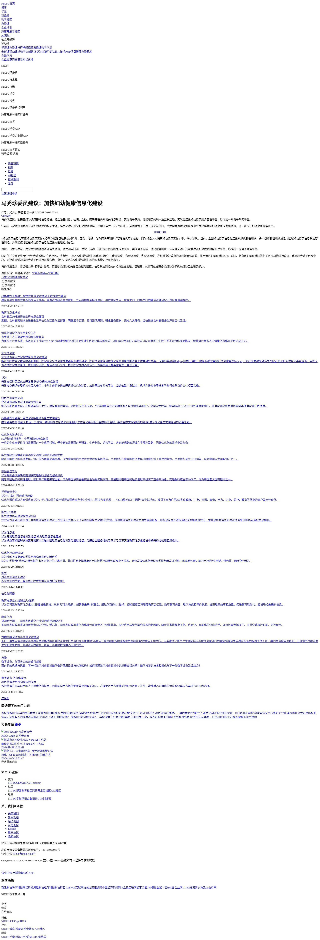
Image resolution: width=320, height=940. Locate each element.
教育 (4, 312)
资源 (9, 59)
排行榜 (21, 47)
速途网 (98, 887)
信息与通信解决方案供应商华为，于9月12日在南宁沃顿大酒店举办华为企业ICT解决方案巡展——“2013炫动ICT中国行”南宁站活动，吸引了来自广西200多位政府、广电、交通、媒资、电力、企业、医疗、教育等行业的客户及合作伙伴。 (140, 499)
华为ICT (6, 512)
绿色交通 (6, 398)
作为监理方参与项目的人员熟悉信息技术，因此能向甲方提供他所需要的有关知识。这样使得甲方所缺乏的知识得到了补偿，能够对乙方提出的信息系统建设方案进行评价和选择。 (106, 686)
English (12, 828)
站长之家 (88, 887)
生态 (20, 434)
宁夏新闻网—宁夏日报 (45, 273)
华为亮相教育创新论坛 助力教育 (31, 536)
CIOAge (20, 782)
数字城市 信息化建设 (13, 678)
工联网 (132, 887)
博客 (4, 7)
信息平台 (20, 333)
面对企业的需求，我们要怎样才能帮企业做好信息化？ (33, 581)
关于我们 (13, 813)
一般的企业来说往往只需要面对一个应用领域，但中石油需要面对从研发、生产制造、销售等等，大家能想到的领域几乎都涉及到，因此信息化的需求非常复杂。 (96, 442)
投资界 (194, 887)
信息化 (24, 277)
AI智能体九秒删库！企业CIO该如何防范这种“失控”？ (108, 713)
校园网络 (14, 552)
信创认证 (31, 51)
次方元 (202, 887)
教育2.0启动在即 (17, 600)
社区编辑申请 (9, 193)
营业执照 (7, 872)
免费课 (5, 23)
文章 (4, 59)
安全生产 (30, 333)
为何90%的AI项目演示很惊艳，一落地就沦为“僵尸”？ (171, 713)
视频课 (5, 47)
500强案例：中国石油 (24, 438)
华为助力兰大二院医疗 (24, 357)
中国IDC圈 (168, 887)
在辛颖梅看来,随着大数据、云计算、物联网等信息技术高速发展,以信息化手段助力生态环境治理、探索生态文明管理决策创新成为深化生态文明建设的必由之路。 (96, 422)
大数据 (13, 434)
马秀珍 (5, 277)
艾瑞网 (79, 887)
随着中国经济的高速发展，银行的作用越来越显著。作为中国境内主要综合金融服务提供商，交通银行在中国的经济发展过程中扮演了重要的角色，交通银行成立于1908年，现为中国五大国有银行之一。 (120, 459)
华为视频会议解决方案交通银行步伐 (32, 455)
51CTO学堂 (15, 798)
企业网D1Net (182, 887)
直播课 (37, 47)
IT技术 (61, 51)
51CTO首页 (8, 3)
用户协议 (13, 832)
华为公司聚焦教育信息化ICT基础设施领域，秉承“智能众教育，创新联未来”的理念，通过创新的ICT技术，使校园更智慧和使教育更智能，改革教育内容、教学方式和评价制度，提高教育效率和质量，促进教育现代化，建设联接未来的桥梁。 (142, 604)
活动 (10, 183)
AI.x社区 (56, 790)
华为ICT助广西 (16, 495)
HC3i (28, 782)
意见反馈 (13, 825)
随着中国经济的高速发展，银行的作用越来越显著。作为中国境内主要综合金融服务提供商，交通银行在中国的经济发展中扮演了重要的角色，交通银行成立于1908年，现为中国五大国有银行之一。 (117, 479)
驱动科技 (49, 887)
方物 (4, 657)
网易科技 (28, 887)
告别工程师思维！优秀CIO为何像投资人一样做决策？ (81, 717)
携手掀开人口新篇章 (22, 337)
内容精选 (13, 163)
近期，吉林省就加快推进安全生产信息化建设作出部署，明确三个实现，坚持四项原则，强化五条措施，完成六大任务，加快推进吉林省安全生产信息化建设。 (94, 320)
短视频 (29, 47)
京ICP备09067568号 (24, 853)
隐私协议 (13, 836)
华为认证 (41, 51)
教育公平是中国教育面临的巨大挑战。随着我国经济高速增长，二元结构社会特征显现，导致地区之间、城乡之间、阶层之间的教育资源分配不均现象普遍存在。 (96, 300)
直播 (30, 59)
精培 (24, 798)
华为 (4, 353)
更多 (18, 724)
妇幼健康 (14, 277)
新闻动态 (13, 817)
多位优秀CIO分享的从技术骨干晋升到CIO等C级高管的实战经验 (38, 713)
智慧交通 (17, 398)
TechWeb (70, 887)
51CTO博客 (15, 790)
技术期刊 (13, 179)
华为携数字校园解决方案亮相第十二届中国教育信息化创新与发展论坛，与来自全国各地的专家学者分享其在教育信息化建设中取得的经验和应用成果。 (90, 540)
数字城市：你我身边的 (21, 661)
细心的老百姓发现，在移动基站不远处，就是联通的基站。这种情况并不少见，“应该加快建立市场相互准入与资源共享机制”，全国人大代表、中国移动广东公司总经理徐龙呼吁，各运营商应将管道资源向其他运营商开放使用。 (134, 406)
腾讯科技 (17, 887)
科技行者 (60, 887)
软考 (23, 51)
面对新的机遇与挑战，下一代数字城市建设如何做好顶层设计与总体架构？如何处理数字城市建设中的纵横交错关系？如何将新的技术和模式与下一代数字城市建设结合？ (101, 665)
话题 (10, 171)
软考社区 (6, 19)
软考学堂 (46, 47)
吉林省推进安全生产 (22, 316)
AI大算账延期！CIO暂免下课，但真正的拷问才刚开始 (144, 717)
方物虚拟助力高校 (20, 637)
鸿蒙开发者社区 (10, 31)
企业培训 (6, 27)
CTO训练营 (44, 798)
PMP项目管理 (73, 51)
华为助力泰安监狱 (18, 516)
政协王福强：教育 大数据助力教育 (33, 296)
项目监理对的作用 (18, 682)
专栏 (25, 59)
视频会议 (6, 471)
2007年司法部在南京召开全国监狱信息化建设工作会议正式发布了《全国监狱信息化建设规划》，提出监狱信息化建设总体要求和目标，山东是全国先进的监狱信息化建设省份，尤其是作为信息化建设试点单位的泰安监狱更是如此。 (136, 520)
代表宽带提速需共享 (21, 402)
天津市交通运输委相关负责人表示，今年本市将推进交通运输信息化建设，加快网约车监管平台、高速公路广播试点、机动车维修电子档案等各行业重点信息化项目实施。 (101, 385)
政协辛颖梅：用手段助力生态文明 (30, 418)
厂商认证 (52, 51)
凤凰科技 (38, 887)
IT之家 (124, 887)
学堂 (4, 11)
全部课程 (6, 51)
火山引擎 (211, 887)
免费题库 (86, 51)
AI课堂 (5, 35)
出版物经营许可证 (23, 872)
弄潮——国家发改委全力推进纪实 (32, 620)
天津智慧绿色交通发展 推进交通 (29, 381)
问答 (14, 59)
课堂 (20, 59)
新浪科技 (6, 887)
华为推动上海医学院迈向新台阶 (29, 556)
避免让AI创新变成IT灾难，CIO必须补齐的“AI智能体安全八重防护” (242, 713)
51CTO (12, 782)
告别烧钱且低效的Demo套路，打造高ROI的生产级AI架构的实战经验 (216, 717)
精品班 (5, 15)
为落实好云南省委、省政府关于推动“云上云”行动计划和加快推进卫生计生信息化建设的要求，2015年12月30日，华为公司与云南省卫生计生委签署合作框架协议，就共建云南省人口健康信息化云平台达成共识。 (125, 341)
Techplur (35, 782)
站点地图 (13, 821)
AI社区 (12, 175)
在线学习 (6, 55)
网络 (12, 593)
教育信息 (6, 616)
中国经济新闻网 (111, 887)
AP (22, 552)
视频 (10, 167)
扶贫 (17, 312)
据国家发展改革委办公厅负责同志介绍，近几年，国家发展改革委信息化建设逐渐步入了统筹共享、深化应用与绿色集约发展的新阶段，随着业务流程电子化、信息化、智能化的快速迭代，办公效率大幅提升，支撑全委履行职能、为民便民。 (142, 624)
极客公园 (141, 887)
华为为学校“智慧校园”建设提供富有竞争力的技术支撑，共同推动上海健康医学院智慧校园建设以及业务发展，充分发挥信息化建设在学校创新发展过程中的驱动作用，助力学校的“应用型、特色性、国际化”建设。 (126, 560)
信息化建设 (8, 333)
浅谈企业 (13, 577)
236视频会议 (154, 887)
